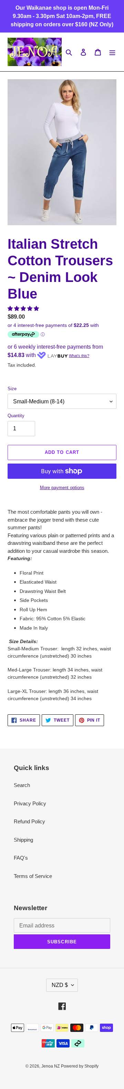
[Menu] (112, 52)
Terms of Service (33, 876)
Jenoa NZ (50, 1066)
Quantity (16, 415)
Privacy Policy (30, 803)
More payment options (62, 487)
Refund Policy (29, 821)
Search (22, 785)
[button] (24, 308)
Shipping (23, 840)
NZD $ (60, 985)
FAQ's (21, 858)
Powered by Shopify (80, 1066)
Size (12, 388)
